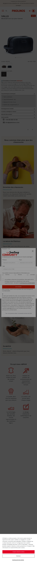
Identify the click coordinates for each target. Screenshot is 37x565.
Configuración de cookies (18, 560)
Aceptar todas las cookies (19, 551)
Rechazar (18, 556)
